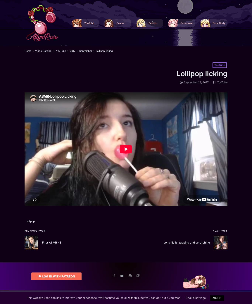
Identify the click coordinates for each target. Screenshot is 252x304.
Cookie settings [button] (196, 298)
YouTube (219, 65)
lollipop (31, 221)
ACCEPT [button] (217, 297)
